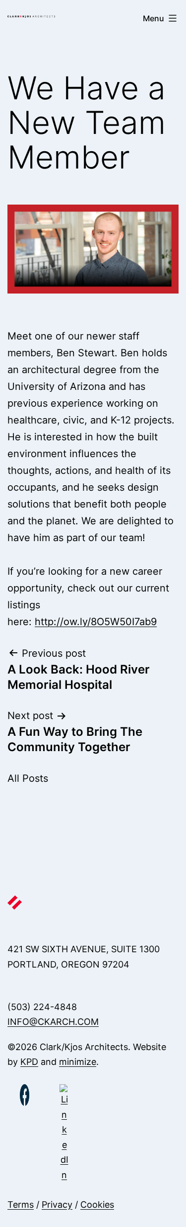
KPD (29, 1062)
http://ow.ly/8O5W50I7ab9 (96, 622)
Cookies (97, 1204)
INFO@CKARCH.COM (53, 1021)
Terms (20, 1204)
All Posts (27, 778)
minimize (77, 1062)
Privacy (57, 1204)
